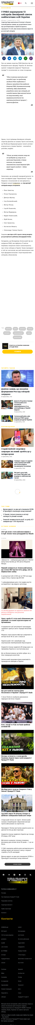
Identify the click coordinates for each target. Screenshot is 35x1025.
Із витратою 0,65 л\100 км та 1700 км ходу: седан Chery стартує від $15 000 (16, 577)
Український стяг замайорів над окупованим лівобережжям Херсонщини (16, 642)
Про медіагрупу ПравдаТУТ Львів (10, 897)
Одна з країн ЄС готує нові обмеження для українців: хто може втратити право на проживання (17, 620)
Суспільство (21, 973)
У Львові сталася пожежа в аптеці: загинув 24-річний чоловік (15, 515)
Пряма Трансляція (6, 908)
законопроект (18, 333)
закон (29, 333)
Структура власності (6, 905)
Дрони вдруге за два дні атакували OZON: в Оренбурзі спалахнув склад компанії (18, 510)
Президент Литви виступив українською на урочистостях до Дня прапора (17, 829)
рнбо (15, 328)
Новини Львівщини (6, 989)
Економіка (6, 8)
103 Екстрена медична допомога (7, 937)
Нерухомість (4, 993)
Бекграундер (21, 931)
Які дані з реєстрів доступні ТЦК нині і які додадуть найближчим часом (22, 475)
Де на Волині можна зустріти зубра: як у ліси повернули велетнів (16, 654)
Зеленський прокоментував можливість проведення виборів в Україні (16, 660)
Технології (20, 985)
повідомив (16, 183)
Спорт (19, 993)
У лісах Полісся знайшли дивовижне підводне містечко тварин (14, 698)
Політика (3, 969)
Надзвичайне (4, 985)
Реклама (3, 893)
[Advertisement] (17, 122)
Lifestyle (3, 997)
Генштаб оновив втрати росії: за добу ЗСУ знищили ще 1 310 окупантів (18, 520)
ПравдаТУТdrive (5, 958)
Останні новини (8, 526)
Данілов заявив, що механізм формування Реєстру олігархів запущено (15, 391)
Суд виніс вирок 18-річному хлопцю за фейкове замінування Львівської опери (16, 814)
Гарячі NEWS (21, 943)
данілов (22, 328)
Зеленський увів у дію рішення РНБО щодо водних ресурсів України (23, 418)
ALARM (3, 943)
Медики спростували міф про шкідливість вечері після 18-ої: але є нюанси (16, 636)
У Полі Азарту (21, 955)
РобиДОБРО (21, 947)
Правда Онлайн (22, 951)
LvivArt (19, 927)
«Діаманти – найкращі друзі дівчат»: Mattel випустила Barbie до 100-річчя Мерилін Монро (17, 562)
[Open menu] (32, 3)
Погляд (20, 977)
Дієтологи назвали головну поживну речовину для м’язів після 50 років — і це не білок (17, 842)
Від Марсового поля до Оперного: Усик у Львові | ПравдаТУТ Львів (16, 790)
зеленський (17, 337)
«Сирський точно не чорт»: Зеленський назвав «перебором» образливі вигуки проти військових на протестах (15, 822)
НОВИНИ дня (4, 927)
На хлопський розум (23, 939)
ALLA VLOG (21, 962)
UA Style (3, 955)
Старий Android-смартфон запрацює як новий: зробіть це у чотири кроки (16, 451)
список (30, 328)
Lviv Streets (21, 935)
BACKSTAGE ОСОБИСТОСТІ (25, 958)
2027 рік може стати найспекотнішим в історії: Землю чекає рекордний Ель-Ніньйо (17, 533)
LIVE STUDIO (4, 947)
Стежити (17, 351)
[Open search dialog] (26, 3)
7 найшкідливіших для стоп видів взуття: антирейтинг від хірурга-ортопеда (16, 583)
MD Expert (4, 931)
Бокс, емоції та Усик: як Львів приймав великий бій (15, 726)
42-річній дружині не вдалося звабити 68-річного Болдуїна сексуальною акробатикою (16, 612)
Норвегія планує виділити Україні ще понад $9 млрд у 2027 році (17, 835)
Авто (19, 989)
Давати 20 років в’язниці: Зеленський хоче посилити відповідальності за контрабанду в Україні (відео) (23, 405)
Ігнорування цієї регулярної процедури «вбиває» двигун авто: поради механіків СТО (16, 628)
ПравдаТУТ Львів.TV (23, 997)
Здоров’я (20, 969)
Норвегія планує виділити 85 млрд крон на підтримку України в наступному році (17, 648)
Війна (2, 973)
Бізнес (19, 981)
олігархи (7, 333)
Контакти (7, 918)
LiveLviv (3, 962)
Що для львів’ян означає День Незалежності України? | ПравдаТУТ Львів (16, 692)
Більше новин (17, 864)
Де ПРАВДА (4, 951)
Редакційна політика (6, 901)
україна (8, 328)
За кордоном (4, 981)
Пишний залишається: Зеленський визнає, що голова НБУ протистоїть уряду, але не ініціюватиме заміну (16, 570)
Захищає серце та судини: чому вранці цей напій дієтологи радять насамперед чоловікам (23, 463)
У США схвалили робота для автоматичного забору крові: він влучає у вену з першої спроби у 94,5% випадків (17, 850)
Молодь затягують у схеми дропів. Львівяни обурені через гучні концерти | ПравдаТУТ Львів (16, 758)
